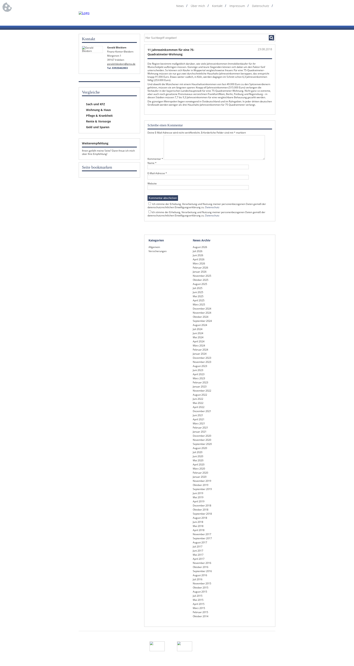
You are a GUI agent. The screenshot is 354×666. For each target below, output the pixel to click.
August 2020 (200, 448)
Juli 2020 (197, 452)
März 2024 (199, 345)
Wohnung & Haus (98, 110)
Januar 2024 (199, 353)
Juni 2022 (198, 399)
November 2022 (202, 390)
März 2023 (199, 378)
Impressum (237, 6)
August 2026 (200, 247)
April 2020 (198, 464)
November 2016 (202, 563)
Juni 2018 (198, 522)
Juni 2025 (198, 292)
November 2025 (202, 276)
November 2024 (202, 312)
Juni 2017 (198, 550)
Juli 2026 (197, 251)
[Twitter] (257, 18)
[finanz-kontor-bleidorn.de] (84, 13)
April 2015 (198, 604)
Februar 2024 (200, 349)
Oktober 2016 (200, 567)
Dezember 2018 (202, 505)
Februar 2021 (200, 427)
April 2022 (198, 407)
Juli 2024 (197, 329)
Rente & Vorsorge (98, 121)
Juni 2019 (198, 493)
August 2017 (200, 542)
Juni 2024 (198, 333)
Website (152, 183)
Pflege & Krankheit (99, 116)
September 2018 (202, 513)
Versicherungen (158, 251)
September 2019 (202, 489)
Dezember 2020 (202, 436)
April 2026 (198, 259)
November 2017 (202, 534)
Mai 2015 (198, 600)
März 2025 (199, 304)
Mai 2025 (198, 296)
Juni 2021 (198, 415)
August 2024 (200, 325)
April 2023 (198, 374)
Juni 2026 (198, 255)
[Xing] (265, 18)
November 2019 (202, 481)
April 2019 (198, 501)
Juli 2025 (197, 288)
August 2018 (200, 518)
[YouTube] (272, 18)
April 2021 (198, 419)
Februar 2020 (200, 472)
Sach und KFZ (95, 104)
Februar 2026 (200, 267)
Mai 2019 (198, 497)
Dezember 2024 (202, 308)
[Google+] (249, 18)
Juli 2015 (197, 595)
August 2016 (200, 575)
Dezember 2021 (202, 411)
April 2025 (198, 300)
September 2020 (202, 444)
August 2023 (200, 366)
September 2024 (202, 321)
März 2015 (199, 608)
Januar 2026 (199, 271)
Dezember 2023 (202, 358)
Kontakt (217, 6)
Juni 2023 (198, 370)
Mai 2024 (198, 337)
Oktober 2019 (200, 485)
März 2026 (199, 263)
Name (152, 163)
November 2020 (202, 440)
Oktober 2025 (200, 280)
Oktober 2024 (200, 317)
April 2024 (198, 341)
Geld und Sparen (97, 127)
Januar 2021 (199, 431)
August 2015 (200, 591)
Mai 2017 (198, 554)
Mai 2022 (198, 403)
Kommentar (155, 159)
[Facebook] (241, 18)
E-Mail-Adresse (157, 173)
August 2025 (200, 284)
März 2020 (199, 468)
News (180, 6)
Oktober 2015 (200, 587)
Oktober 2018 (200, 509)
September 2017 (202, 538)
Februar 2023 (200, 382)
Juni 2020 (198, 456)
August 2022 (200, 394)
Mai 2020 (198, 460)
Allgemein (154, 247)
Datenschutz (260, 6)
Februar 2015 (200, 612)
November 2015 (202, 583)
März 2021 (199, 423)
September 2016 (202, 571)
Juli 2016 (197, 579)
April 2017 (198, 559)
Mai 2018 (198, 526)
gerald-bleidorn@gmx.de (121, 64)
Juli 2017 (197, 546)
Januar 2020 (199, 477)
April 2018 (198, 530)
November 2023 (202, 362)
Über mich (198, 6)
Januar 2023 (199, 386)
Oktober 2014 (200, 616)
